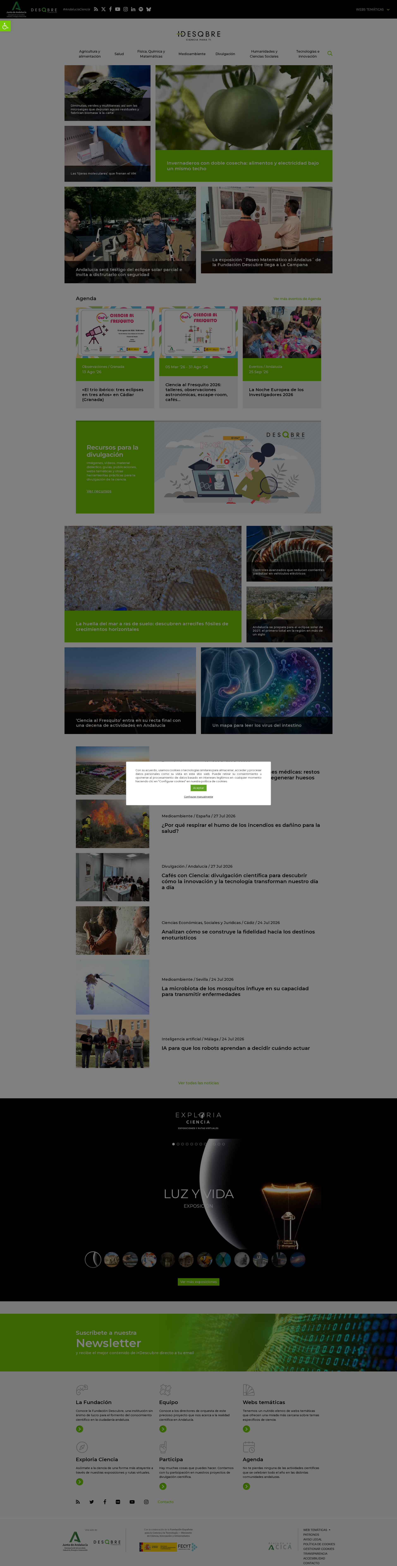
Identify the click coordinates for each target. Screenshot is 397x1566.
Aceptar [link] (198, 787)
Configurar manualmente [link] (198, 796)
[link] (5, 26)
